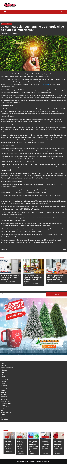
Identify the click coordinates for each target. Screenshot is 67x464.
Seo (2, 410)
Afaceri (3, 363)
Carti (2, 378)
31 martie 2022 (14, 33)
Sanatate (3, 408)
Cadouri (3, 376)
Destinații (3, 387)
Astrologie (4, 370)
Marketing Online (6, 403)
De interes (4, 385)
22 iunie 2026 (59, 281)
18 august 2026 (21, 453)
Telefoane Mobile (6, 412)
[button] (5, 12)
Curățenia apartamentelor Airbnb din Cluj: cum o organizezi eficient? (55, 277)
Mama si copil (4, 399)
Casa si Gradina (8, 23)
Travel (57, 271)
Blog (2, 23)
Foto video (4, 394)
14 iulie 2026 (35, 283)
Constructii (4, 381)
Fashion (3, 390)
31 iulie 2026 (12, 281)
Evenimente (4, 389)
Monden (3, 405)
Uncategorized (5, 418)
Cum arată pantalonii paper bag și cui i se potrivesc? (8, 444)
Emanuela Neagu (5, 33)
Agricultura (4, 365)
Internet (3, 398)
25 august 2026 (9, 451)
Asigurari (3, 369)
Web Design (4, 419)
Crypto (3, 383)
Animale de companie (7, 367)
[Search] (62, 12)
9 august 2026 (33, 453)
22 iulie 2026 (57, 453)
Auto (2, 372)
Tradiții (3, 414)
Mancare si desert (6, 401)
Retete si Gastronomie (7, 407)
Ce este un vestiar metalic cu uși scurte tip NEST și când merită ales (10, 277)
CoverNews (38, 461)
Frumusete (4, 396)
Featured (3, 392)
